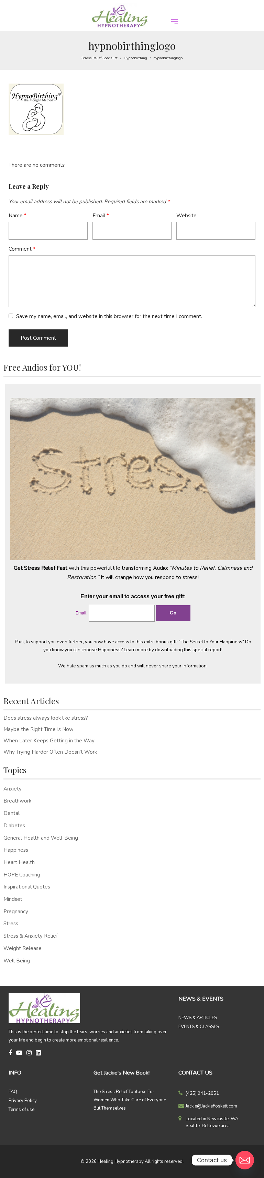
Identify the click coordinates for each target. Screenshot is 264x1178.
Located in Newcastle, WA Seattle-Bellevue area (212, 1122)
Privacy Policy (23, 1101)
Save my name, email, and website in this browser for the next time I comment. (109, 316)
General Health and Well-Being (40, 838)
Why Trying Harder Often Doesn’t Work (50, 752)
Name (17, 215)
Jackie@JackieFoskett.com (211, 1106)
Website (186, 215)
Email (100, 215)
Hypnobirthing (135, 58)
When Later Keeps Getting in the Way (49, 740)
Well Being (16, 960)
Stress (10, 923)
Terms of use (21, 1109)
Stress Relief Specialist (99, 58)
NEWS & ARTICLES (197, 1018)
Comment (22, 249)
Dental (11, 813)
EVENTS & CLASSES (198, 1027)
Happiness (15, 850)
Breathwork (17, 800)
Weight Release (22, 948)
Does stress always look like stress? (45, 718)
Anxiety (12, 788)
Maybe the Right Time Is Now (38, 729)
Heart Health (19, 862)
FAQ (13, 1092)
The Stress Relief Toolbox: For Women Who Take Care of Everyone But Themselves (130, 1100)
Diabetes (14, 825)
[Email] (244, 1160)
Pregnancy (15, 911)
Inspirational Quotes (26, 886)
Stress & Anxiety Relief (30, 935)
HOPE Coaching (21, 874)
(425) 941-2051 (202, 1093)
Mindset (12, 899)
